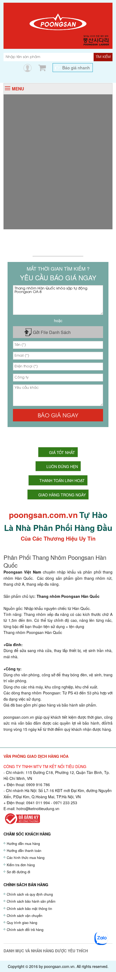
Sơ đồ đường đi (18, 871)
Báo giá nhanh (76, 67)
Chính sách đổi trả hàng (25, 929)
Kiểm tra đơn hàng (21, 864)
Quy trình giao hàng (22, 922)
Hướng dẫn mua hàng (23, 843)
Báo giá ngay (58, 415)
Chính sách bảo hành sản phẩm (31, 901)
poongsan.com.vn (19, 717)
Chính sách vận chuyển (24, 915)
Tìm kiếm (103, 57)
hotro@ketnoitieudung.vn (37, 808)
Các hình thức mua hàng (26, 857)
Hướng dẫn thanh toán (24, 850)
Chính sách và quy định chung (30, 894)
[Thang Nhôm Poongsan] (58, 25)
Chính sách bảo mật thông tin (29, 908)
